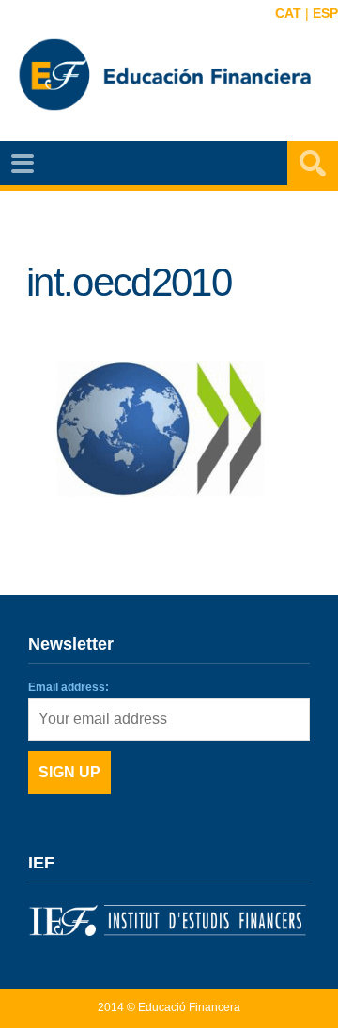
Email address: (68, 687)
